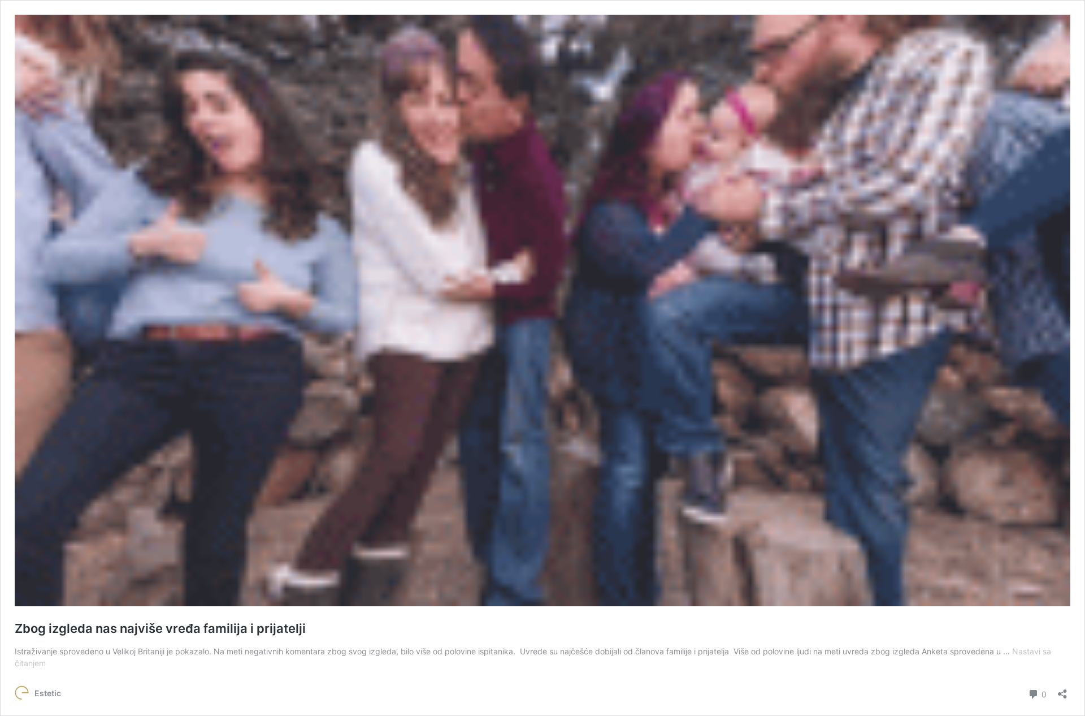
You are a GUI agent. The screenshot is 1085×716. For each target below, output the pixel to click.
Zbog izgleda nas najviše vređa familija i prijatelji (160, 628)
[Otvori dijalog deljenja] (1062, 690)
